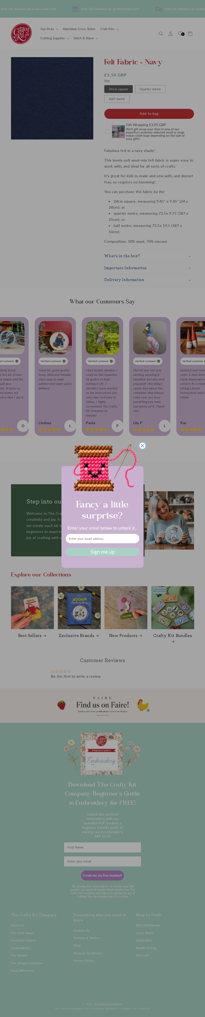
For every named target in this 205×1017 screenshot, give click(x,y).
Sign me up (102, 552)
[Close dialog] (142, 445)
